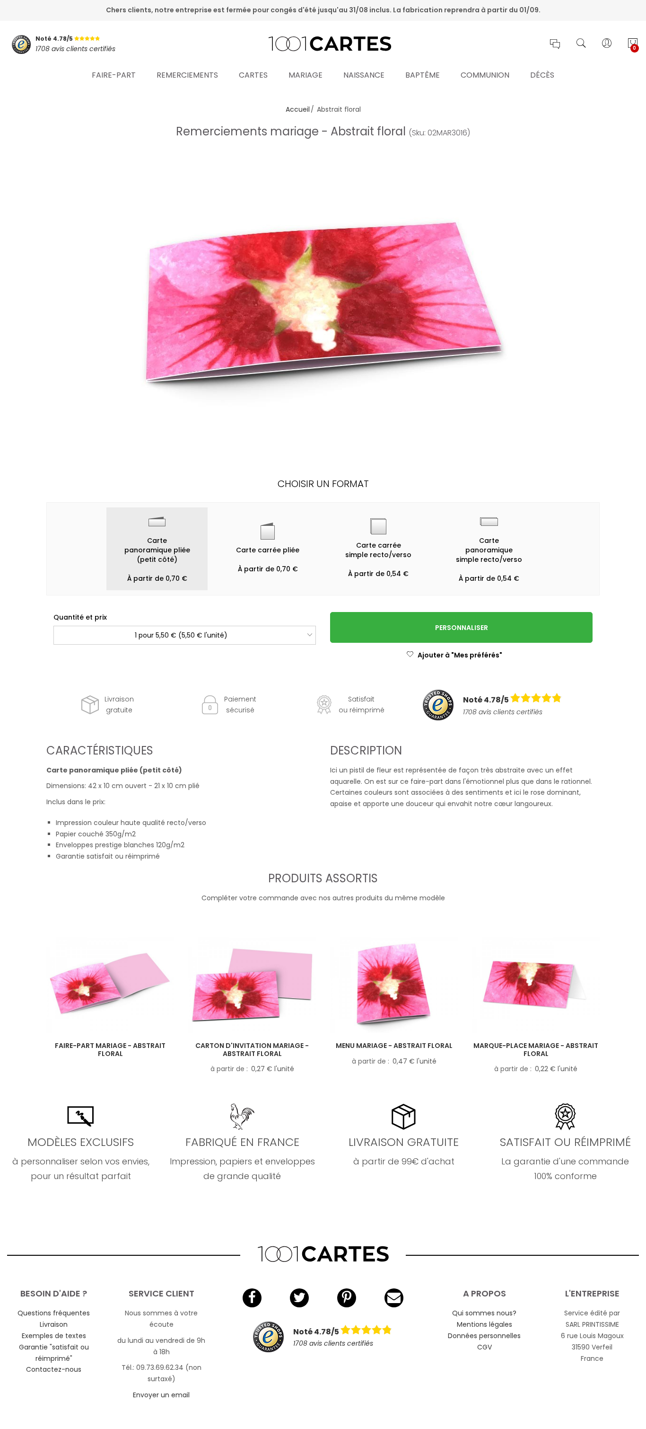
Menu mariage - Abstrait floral (394, 1045)
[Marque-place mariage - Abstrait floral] (536, 985)
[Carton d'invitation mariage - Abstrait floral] (252, 985)
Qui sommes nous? (484, 1313)
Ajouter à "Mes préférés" (460, 655)
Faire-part (114, 75)
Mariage (305, 75)
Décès (542, 75)
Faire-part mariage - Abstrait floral (110, 1049)
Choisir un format (323, 483)
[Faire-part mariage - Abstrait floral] (110, 985)
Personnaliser (461, 627)
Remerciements (187, 75)
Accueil (298, 109)
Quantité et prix (80, 617)
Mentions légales (484, 1324)
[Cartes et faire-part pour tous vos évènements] (322, 44)
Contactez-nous (53, 1369)
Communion (485, 75)
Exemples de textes (54, 1335)
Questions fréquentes (53, 1313)
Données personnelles (484, 1335)
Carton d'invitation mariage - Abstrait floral (252, 1049)
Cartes (253, 75)
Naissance (363, 75)
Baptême (422, 75)
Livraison (54, 1324)
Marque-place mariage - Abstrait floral (535, 1049)
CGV (484, 1347)
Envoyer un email (161, 1395)
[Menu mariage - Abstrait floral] (394, 985)
